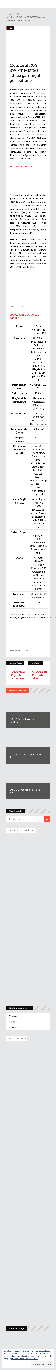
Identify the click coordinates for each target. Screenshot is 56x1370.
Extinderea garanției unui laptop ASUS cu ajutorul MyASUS (28, 894)
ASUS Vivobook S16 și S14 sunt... (25, 791)
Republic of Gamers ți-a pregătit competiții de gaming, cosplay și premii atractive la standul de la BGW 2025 (36, 1239)
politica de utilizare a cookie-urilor (24, 1358)
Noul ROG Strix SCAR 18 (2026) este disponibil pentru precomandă (34, 1091)
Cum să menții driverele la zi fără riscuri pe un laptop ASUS (28, 906)
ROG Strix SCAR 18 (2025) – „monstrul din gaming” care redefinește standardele (25, 992)
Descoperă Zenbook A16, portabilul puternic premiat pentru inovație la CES (25, 920)
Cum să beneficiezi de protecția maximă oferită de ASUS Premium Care (28, 865)
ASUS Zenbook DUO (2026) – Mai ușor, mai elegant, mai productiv (35, 1155)
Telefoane (14, 1016)
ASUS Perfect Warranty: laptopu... (24, 720)
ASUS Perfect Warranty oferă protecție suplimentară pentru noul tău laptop (35, 1134)
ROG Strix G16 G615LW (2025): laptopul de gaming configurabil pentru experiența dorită (27, 935)
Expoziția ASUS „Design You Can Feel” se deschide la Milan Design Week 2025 (35, 1310)
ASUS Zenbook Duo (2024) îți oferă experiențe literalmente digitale (28, 839)
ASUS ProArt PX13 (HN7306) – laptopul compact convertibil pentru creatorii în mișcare (25, 965)
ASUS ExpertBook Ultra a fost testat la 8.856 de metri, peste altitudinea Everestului (36, 1111)
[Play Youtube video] (28, 180)
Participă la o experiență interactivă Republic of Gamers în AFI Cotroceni (34, 1267)
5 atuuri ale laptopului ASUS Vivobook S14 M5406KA (25, 979)
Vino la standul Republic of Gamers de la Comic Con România (35, 1289)
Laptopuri (13, 1021)
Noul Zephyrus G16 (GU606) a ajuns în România (36, 1072)
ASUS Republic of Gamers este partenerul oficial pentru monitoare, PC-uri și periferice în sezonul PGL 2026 (36, 1209)
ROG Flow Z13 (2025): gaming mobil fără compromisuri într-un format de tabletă (27, 950)
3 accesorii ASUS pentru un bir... (26, 756)
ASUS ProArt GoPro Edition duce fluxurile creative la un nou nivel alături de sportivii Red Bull (36, 1053)
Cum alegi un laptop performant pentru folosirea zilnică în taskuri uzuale (27, 880)
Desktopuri (14, 1027)
